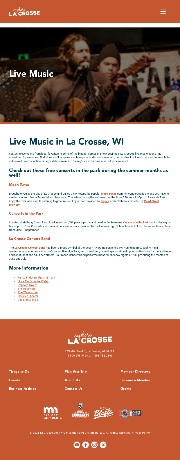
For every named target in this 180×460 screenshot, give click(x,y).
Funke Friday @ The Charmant (36, 277)
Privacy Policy (141, 432)
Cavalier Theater (28, 296)
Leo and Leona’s (28, 299)
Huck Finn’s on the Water (33, 281)
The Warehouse (28, 292)
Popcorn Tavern (27, 285)
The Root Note (27, 288)
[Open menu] (163, 11)
